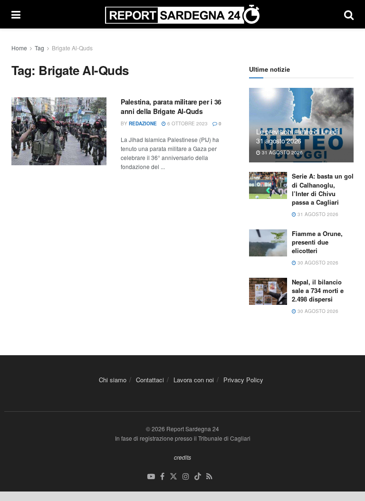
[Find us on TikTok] (197, 477)
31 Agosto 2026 (281, 152)
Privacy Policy (243, 379)
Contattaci (150, 379)
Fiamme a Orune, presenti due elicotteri (317, 242)
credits (182, 457)
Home (19, 48)
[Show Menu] (15, 14)
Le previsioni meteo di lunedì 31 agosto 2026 (297, 136)
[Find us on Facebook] (162, 477)
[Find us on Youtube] (151, 477)
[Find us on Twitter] (173, 477)
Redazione (143, 123)
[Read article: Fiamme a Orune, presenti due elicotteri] (268, 242)
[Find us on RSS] (209, 477)
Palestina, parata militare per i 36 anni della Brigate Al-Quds (171, 106)
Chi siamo (112, 379)
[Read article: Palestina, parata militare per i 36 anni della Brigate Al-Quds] (58, 131)
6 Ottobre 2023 (187, 123)
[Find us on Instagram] (185, 477)
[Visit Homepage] (182, 14)
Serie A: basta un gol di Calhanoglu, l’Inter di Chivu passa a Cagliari (323, 189)
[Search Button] (349, 14)
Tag (39, 48)
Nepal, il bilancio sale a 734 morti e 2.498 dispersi (318, 290)
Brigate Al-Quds (72, 48)
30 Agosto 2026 (317, 262)
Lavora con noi (193, 379)
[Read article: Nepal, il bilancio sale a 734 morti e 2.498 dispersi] (268, 291)
